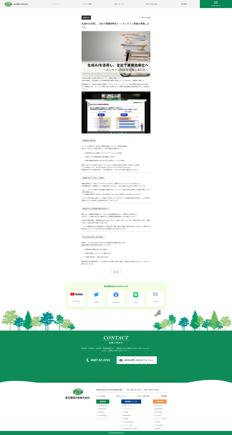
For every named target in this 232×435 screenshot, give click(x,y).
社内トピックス (119, 4)
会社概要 (184, 4)
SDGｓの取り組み (152, 4)
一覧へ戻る (116, 272)
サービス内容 (87, 4)
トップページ (55, 4)
